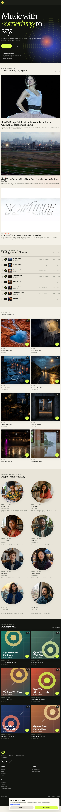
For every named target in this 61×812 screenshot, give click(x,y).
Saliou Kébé (33, 426)
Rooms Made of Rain (36, 461)
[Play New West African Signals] (57, 693)
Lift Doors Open (17, 264)
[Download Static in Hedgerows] (57, 357)
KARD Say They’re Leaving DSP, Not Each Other (21, 235)
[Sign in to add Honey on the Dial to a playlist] (59, 270)
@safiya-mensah (5, 508)
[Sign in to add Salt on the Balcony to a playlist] (59, 293)
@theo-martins (34, 609)
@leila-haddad (4, 609)
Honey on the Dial (17, 270)
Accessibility (4, 786)
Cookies (58, 796)
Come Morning (17, 298)
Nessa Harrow (4, 463)
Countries (3, 773)
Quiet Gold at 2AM (36, 350)
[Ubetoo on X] (2, 761)
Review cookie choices (15, 804)
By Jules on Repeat (35, 738)
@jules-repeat (34, 575)
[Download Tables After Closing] (27, 394)
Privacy (53, 796)
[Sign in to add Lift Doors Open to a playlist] (59, 265)
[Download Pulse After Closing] (27, 431)
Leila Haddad (4, 608)
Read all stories (56, 71)
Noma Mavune (16, 260)
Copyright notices (36, 771)
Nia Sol (14, 271)
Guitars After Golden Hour (38, 736)
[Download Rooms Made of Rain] (57, 431)
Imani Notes (34, 540)
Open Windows (42, 270)
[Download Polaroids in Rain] (27, 357)
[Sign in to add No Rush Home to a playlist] (59, 259)
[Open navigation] (58, 2)
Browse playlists (56, 627)
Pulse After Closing (6, 461)
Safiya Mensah (5, 506)
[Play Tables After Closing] (27, 418)
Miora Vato (3, 352)
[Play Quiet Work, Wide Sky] (57, 656)
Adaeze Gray (15, 288)
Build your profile (19, 46)
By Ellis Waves (34, 664)
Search (2, 771)
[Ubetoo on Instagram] (10, 761)
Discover (3, 769)
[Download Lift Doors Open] (57, 265)
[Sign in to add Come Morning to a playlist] (59, 299)
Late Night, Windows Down (8, 736)
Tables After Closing (6, 424)
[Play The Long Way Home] (27, 693)
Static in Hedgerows (36, 387)
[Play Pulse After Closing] (27, 455)
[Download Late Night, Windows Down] (27, 706)
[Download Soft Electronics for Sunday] (27, 633)
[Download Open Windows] (57, 282)
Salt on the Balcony (18, 292)
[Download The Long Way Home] (27, 670)
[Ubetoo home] (28, 2)
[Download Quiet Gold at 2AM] (57, 320)
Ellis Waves (4, 573)
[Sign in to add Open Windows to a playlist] (59, 282)
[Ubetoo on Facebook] (6, 761)
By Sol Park (3, 701)
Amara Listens (5, 540)
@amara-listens (4, 542)
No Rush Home (17, 258)
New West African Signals (38, 699)
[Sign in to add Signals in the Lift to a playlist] (59, 276)
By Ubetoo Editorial (35, 701)
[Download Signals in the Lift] (57, 276)
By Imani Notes (4, 664)
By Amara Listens (5, 738)
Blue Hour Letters (17, 287)
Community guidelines (6, 788)
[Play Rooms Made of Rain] (57, 455)
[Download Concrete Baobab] (57, 394)
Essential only (22, 807)
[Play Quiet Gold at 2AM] (57, 344)
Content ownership (36, 769)
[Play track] (5, 259)
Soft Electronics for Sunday (8, 662)
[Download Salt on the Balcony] (57, 293)
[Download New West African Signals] (57, 670)
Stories (2, 775)
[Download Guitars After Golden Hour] (57, 706)
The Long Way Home (6, 699)
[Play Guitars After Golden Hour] (57, 730)
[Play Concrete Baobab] (57, 418)
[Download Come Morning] (57, 299)
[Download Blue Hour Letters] (57, 287)
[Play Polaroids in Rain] (27, 381)
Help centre (3, 782)
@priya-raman (34, 508)
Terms (49, 796)
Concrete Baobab (36, 424)
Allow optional (46, 807)
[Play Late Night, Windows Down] (27, 730)
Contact (3, 784)
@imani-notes (34, 542)
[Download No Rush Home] (57, 259)
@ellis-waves (4, 575)
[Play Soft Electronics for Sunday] (27, 656)
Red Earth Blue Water (7, 350)
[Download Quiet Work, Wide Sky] (57, 633)
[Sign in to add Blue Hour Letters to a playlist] (59, 287)
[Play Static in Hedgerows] (57, 381)
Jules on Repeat (35, 573)
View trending (56, 253)
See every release (56, 315)
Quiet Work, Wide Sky (37, 662)
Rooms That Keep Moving (44, 259)
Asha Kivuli (33, 463)
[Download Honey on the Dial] (57, 270)
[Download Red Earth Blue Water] (27, 320)
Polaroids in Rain (5, 387)
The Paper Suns (4, 389)
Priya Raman (34, 506)
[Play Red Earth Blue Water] (27, 344)
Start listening (6, 46)
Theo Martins (34, 608)
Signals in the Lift (17, 275)
